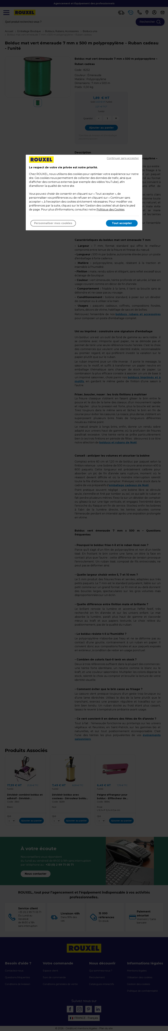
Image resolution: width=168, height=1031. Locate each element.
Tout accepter (122, 223)
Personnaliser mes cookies (53, 223)
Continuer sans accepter (123, 158)
